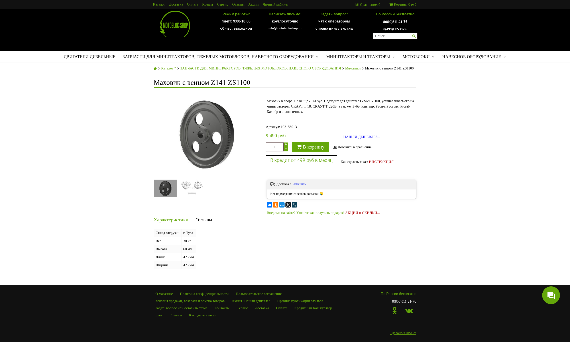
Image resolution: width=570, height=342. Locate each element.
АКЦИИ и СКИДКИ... (362, 213)
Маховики (353, 68)
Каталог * (168, 68)
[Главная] (155, 68)
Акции (253, 4)
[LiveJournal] (294, 205)
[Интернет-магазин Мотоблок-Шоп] (174, 24)
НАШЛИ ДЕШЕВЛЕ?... (361, 137)
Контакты (222, 308)
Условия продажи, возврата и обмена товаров (190, 301)
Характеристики (171, 219)
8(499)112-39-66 (395, 29)
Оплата (192, 4)
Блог (159, 315)
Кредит (207, 4)
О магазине (164, 294)
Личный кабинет (276, 4)
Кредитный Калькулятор (313, 308)
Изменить (299, 184)
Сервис (222, 4)
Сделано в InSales (403, 333)
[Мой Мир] (282, 205)
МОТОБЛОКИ (416, 56)
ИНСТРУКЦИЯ (381, 162)
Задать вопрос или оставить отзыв (181, 308)
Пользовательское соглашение (259, 294)
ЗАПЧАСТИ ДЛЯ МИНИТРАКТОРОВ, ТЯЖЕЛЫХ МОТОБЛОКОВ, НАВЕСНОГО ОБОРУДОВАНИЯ (218, 56)
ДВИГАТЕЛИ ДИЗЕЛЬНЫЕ (90, 56)
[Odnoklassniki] (394, 310)
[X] (288, 205)
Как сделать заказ (202, 315)
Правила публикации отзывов (300, 301)
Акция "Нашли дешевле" (251, 301)
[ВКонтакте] (269, 205)
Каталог (159, 4)
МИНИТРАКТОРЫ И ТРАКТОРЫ (358, 56)
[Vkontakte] (409, 310)
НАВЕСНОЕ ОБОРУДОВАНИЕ (471, 56)
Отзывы (238, 4)
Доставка (176, 4)
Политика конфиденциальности (204, 294)
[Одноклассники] (275, 205)
